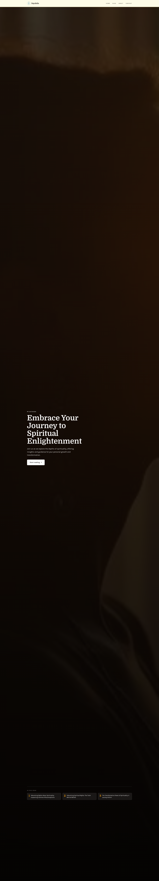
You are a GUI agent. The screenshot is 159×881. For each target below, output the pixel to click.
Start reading (35, 462)
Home (108, 3)
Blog (114, 3)
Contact (129, 3)
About (121, 3)
